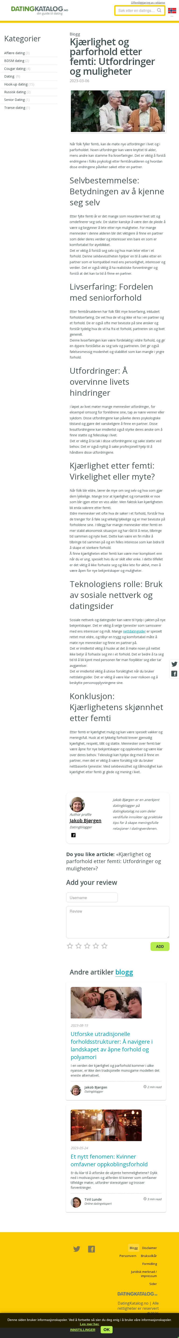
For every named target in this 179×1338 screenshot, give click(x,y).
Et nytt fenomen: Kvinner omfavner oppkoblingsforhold (109, 1160)
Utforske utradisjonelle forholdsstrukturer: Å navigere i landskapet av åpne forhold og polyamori (112, 1045)
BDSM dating (16, 60)
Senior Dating (17, 99)
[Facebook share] (174, 673)
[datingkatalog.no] (40, 11)
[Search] (159, 10)
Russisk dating (17, 92)
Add (160, 946)
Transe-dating (17, 107)
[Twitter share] (174, 664)
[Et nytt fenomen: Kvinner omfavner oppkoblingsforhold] (106, 1126)
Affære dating (17, 53)
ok (106, 1329)
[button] (83, 1330)
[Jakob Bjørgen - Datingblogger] (77, 805)
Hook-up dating (19, 84)
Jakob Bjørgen (85, 820)
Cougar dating (17, 68)
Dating (12, 76)
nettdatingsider (134, 631)
